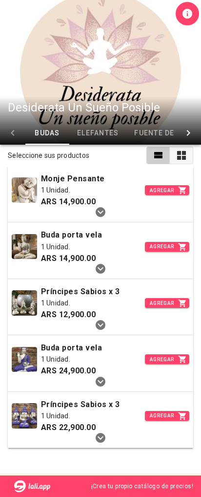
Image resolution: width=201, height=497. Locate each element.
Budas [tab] (47, 133)
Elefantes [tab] (98, 133)
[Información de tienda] (187, 13)
